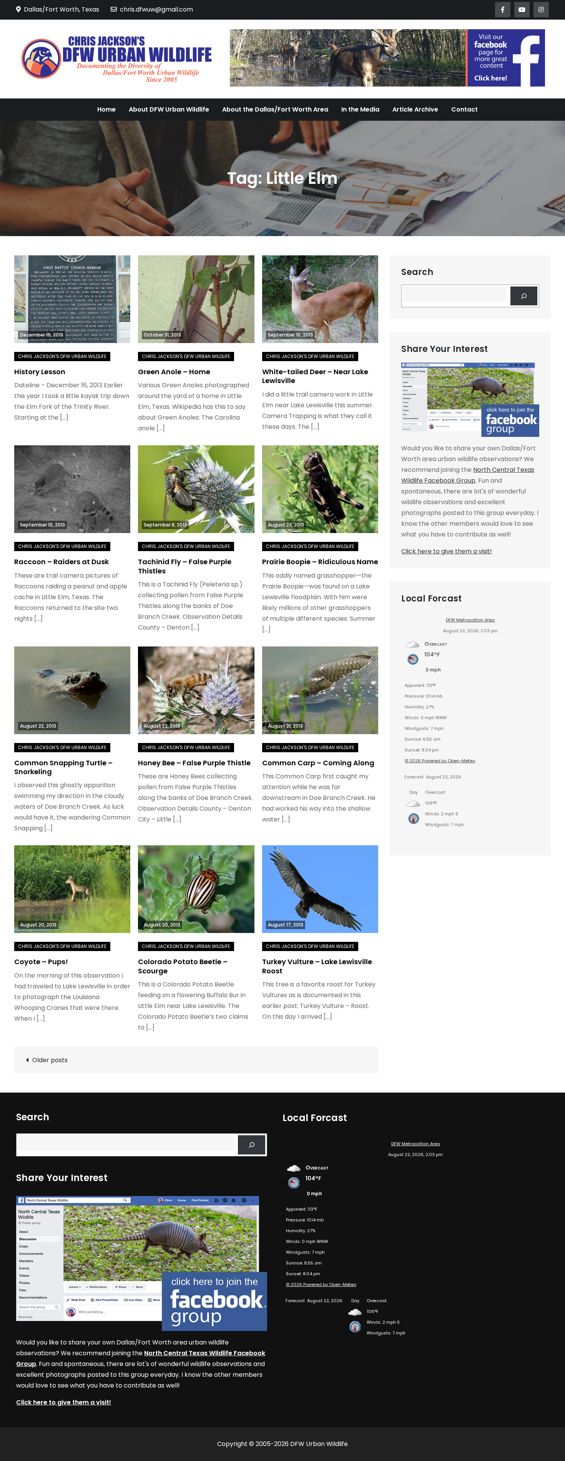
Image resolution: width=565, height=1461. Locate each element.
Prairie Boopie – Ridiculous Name (320, 561)
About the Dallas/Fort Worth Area (275, 109)
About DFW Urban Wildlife (169, 109)
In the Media (360, 109)
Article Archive (415, 109)
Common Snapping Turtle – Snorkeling (63, 767)
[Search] (524, 296)
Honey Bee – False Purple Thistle (194, 763)
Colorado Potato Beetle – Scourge (183, 966)
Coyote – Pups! (41, 961)
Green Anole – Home (174, 371)
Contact (464, 109)
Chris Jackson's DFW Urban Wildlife (62, 356)
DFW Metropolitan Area (470, 620)
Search (417, 272)
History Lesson (39, 371)
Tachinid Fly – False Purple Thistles (184, 566)
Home (106, 109)
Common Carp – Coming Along (318, 763)
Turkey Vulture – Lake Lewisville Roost (317, 966)
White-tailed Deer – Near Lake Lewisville (315, 376)
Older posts (50, 1060)
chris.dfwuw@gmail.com (156, 9)
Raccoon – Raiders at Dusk (61, 561)
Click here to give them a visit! (446, 551)
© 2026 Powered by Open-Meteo (440, 761)
